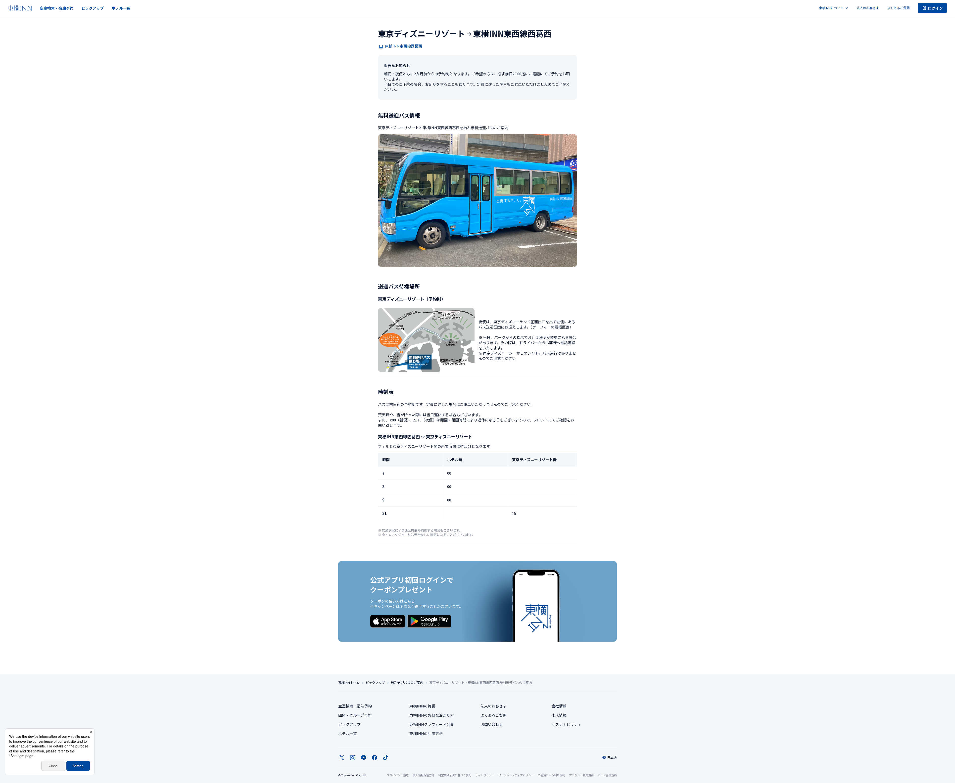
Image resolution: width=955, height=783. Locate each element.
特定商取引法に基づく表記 (454, 775)
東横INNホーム (349, 682)
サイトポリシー (484, 775)
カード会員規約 (607, 775)
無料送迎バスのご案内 (407, 682)
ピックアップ (92, 8)
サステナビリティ (566, 724)
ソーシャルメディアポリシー (516, 775)
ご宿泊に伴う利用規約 (551, 775)
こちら (409, 601)
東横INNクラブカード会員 (431, 724)
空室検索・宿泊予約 (56, 8)
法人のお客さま (868, 7)
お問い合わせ (491, 724)
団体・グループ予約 (355, 715)
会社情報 (559, 705)
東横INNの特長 (422, 705)
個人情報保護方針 (423, 775)
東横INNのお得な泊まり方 (431, 715)
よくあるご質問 (898, 7)
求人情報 (559, 715)
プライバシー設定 (398, 775)
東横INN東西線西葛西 (403, 45)
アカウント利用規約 (581, 775)
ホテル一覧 (121, 8)
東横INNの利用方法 (426, 733)
